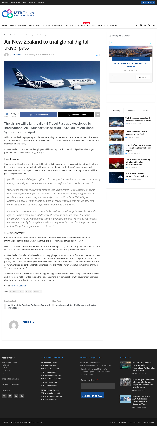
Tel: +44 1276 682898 (10, 384)
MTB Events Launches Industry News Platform (136, 174)
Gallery (91, 25)
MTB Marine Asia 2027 (49, 382)
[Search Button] (154, 25)
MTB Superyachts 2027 (49, 385)
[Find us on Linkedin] (16, 396)
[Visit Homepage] (18, 13)
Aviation (45, 55)
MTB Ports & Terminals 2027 (51, 379)
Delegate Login (148, 2)
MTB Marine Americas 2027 (51, 375)
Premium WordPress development (19, 422)
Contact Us (40, 2)
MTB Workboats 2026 (48, 366)
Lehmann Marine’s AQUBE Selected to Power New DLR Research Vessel (141, 400)
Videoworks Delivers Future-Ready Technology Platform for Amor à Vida (143, 366)
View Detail (143, 77)
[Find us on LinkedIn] (145, 25)
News (12, 35)
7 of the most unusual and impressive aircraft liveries (138, 119)
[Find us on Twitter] (136, 25)
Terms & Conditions (28, 2)
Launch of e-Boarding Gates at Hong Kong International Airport (138, 148)
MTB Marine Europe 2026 (50, 369)
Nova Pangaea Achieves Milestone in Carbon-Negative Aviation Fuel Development (143, 383)
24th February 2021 (32, 55)
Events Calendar (18, 25)
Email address (89, 380)
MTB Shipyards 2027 (130, 63)
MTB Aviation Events (50, 390)
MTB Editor (16, 55)
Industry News (77, 25)
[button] (111, 43)
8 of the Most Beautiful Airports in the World (136, 132)
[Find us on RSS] (149, 25)
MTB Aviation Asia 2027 (49, 400)
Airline (28, 291)
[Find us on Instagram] (141, 25)
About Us (102, 25)
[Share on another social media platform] (97, 114)
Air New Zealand (18, 285)
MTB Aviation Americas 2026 (51, 396)
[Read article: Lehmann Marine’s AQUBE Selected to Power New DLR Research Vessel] (125, 399)
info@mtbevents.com (10, 379)
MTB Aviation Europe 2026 (50, 393)
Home (4, 25)
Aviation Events (54, 25)
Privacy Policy (15, 2)
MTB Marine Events (49, 362)
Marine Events (35, 25)
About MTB (5, 2)
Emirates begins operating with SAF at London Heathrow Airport (137, 162)
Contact (114, 25)
